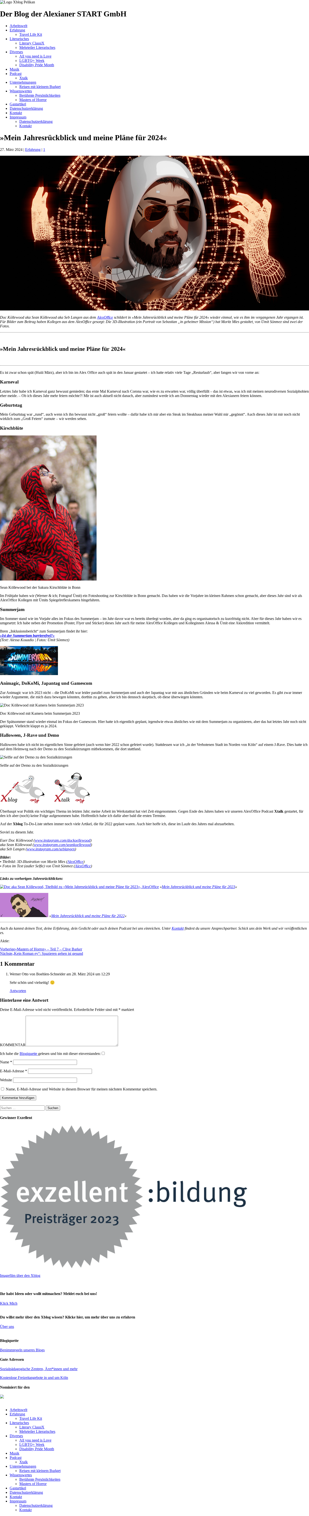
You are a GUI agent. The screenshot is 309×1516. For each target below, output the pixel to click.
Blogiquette (29, 1054)
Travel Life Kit (30, 34)
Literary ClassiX (31, 43)
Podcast (15, 74)
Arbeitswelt (18, 26)
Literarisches (19, 39)
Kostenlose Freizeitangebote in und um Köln (34, 1378)
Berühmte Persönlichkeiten (39, 95)
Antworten (18, 991)
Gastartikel (18, 104)
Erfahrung (17, 30)
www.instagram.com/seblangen (51, 849)
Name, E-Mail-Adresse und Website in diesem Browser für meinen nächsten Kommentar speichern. (81, 1089)
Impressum (18, 117)
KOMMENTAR (13, 1045)
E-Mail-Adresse (13, 1071)
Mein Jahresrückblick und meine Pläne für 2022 (88, 916)
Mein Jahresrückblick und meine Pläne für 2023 (198, 887)
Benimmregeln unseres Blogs (22, 1350)
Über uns (7, 1327)
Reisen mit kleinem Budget (40, 87)
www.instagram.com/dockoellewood (62, 840)
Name (6, 1062)
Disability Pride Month (36, 65)
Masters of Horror (33, 100)
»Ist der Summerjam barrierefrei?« (27, 635)
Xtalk (23, 78)
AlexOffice (105, 317)
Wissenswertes (21, 91)
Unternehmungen (23, 82)
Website (6, 1080)
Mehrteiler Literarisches (37, 47)
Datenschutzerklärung (26, 108)
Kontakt (16, 113)
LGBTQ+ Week (31, 61)
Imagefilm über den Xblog (20, 1275)
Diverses (16, 52)
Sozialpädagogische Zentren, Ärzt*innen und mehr (38, 1369)
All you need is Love (35, 56)
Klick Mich (8, 1303)
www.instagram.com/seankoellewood (62, 845)
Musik (14, 69)
